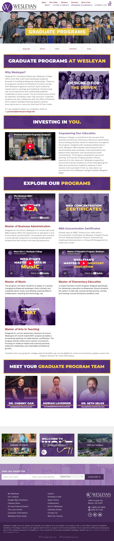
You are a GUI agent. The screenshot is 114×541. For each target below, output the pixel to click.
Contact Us (52, 513)
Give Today (53, 2)
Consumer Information (18, 513)
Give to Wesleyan (55, 506)
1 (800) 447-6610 (97, 507)
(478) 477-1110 (96, 510)
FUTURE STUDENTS (61, 5)
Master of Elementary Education (80, 281)
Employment (53, 503)
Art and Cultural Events (18, 506)
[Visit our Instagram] (95, 515)
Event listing (8, 438)
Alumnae (74, 2)
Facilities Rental (54, 510)
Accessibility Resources (69, 537)
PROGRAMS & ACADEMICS (81, 5)
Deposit (73, 49)
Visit (57, 49)
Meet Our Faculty (55, 516)
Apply (44, 2)
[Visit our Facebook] (90, 515)
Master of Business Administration (27, 226)
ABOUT (47, 5)
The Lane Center (15, 510)
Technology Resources (48, 537)
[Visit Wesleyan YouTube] (100, 515)
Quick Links (85, 2)
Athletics (64, 2)
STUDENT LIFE (101, 5)
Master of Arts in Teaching (22, 329)
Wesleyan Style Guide (17, 516)
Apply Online (53, 500)
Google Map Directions (18, 500)
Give (89, 49)
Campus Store (14, 503)
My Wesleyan (13, 494)
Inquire (26, 49)
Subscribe (93, 477)
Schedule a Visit (54, 497)
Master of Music (15, 281)
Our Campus (13, 497)
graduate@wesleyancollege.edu (21, 112)
